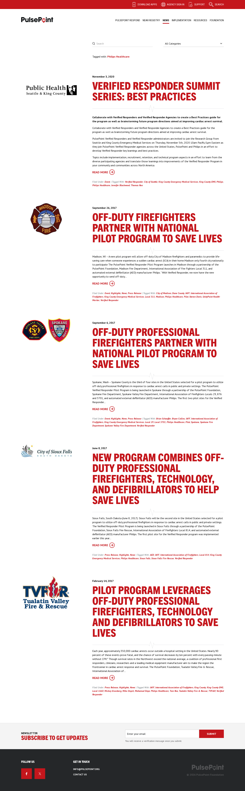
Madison (160, 296)
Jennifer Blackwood (120, 185)
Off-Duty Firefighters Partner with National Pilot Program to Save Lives (157, 228)
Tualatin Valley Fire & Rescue (193, 690)
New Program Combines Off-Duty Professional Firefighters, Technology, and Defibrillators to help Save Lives (158, 479)
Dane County (178, 293)
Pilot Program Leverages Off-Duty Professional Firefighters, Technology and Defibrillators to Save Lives (155, 612)
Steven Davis (195, 296)
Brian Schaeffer (163, 418)
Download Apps (147, 4)
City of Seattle (151, 181)
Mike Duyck (128, 690)
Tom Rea (174, 690)
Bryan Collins (178, 418)
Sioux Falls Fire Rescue (162, 558)
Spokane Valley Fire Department (120, 425)
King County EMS (207, 181)
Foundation (217, 20)
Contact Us (80, 774)
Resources (200, 20)
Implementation (181, 20)
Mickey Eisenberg (113, 690)
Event (107, 181)
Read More (100, 172)
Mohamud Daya (142, 690)
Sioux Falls (145, 558)
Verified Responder (134, 181)
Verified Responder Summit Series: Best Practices (156, 92)
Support (199, 4)
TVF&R (212, 690)
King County (200, 687)
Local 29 (149, 422)
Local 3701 (160, 422)
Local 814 (204, 554)
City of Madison (163, 293)
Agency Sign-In (175, 4)
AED (152, 554)
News (166, 20)
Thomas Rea (137, 185)
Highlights (116, 293)
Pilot (186, 296)
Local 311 (150, 296)
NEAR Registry (151, 20)
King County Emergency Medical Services (178, 181)
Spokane (195, 422)
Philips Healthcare (101, 185)
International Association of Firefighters (179, 554)
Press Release (134, 293)
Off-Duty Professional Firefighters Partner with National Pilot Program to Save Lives (154, 348)
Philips (219, 181)
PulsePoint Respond (127, 20)
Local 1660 (98, 690)
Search (219, 4)
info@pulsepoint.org (86, 769)
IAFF (187, 293)
